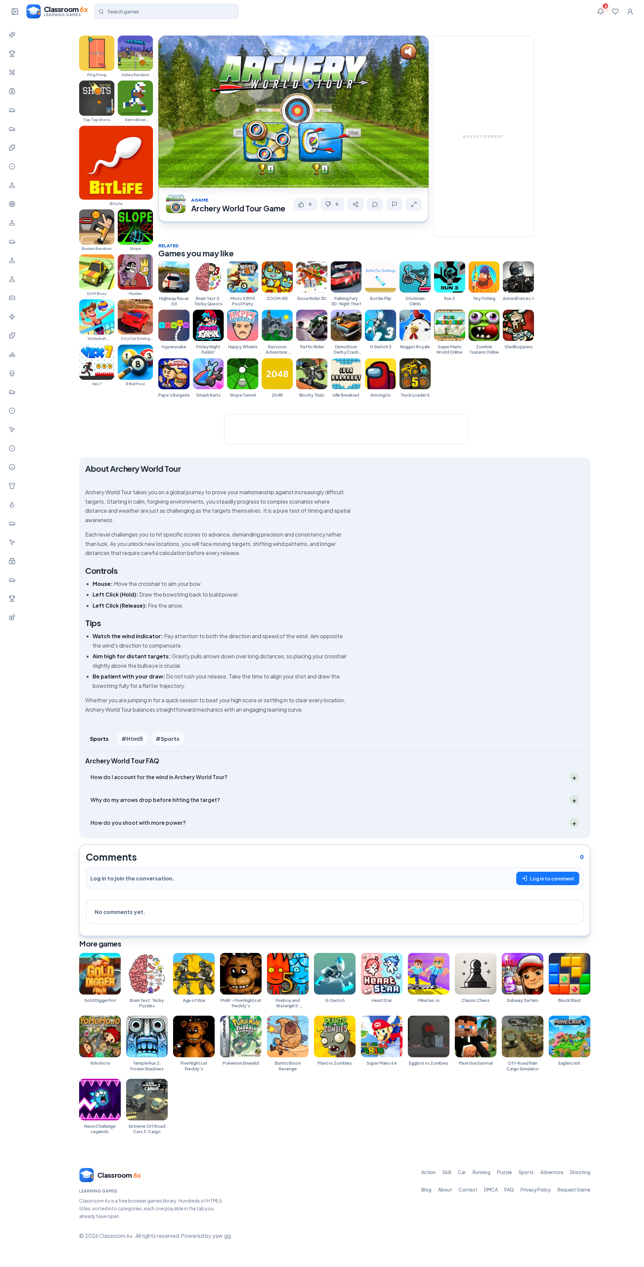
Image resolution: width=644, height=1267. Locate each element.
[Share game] (355, 204)
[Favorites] (615, 11)
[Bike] (12, 354)
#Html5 (132, 738)
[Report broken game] (394, 204)
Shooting (580, 1172)
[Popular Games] (12, 54)
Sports (99, 738)
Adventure (551, 1172)
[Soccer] (12, 448)
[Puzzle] (12, 148)
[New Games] (12, 35)
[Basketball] (12, 411)
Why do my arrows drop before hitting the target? (155, 800)
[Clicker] (12, 429)
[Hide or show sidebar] (14, 11)
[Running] (12, 129)
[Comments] (375, 204)
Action (428, 1172)
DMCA (491, 1189)
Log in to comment (552, 878)
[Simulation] (12, 223)
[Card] (12, 523)
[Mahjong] (12, 599)
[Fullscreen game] (414, 204)
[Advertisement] (483, 136)
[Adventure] (12, 185)
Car (462, 1172)
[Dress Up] (12, 486)
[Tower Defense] (12, 561)
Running (481, 1172)
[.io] (12, 279)
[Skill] (12, 91)
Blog (426, 1189)
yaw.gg (221, 1235)
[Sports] (12, 166)
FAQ (509, 1189)
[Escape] (12, 580)
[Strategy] (12, 505)
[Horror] (12, 373)
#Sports (167, 738)
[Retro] (12, 335)
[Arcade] (12, 542)
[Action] (12, 72)
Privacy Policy (536, 1189)
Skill (446, 1172)
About (445, 1189)
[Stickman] (12, 317)
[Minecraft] (12, 617)
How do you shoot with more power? (138, 822)
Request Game (573, 1189)
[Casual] (12, 467)
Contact (468, 1189)
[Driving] (12, 392)
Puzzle (504, 1172)
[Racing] (12, 242)
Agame (199, 200)
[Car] (12, 110)
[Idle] (12, 298)
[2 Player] (12, 260)
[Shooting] (12, 204)
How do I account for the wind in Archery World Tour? (159, 777)
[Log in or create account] (630, 11)
